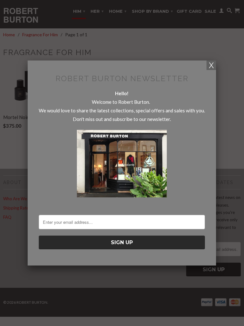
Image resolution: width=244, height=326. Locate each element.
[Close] (211, 65)
